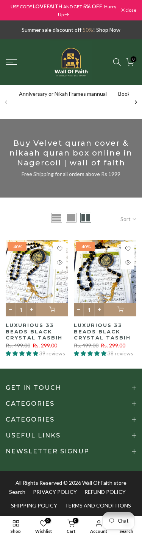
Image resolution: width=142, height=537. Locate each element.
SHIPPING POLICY (34, 505)
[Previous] (6, 102)
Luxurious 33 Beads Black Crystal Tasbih (102, 331)
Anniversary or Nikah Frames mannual (63, 93)
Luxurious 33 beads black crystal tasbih (34, 331)
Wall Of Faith (97, 482)
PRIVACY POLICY (55, 492)
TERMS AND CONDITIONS (98, 505)
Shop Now (108, 29)
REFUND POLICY (105, 492)
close (130, 10)
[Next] (135, 102)
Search (17, 492)
